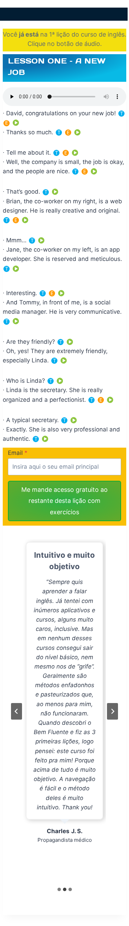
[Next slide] (112, 711)
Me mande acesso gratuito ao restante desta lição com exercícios (64, 501)
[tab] (59, 889)
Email (18, 452)
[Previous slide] (16, 711)
